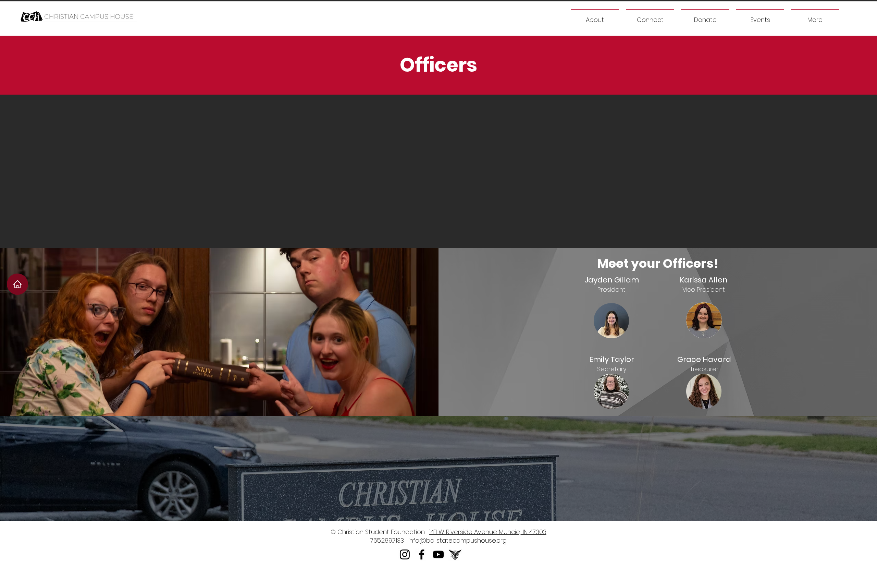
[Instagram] (404, 554)
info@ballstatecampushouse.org (457, 540)
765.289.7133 (387, 540)
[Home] (17, 284)
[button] (815, 16)
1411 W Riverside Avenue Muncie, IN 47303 (487, 532)
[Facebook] (421, 554)
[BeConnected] (455, 554)
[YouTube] (438, 554)
